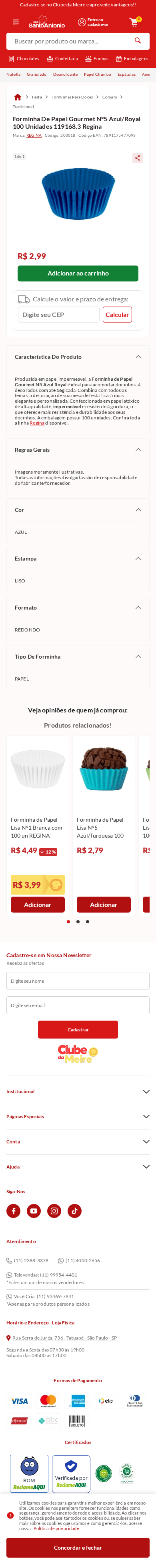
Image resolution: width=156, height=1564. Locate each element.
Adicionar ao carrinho (78, 273)
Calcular (117, 314)
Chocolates (28, 58)
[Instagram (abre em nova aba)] (54, 1216)
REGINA (34, 135)
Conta (13, 1142)
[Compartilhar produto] (137, 158)
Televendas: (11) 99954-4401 (45, 1275)
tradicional (23, 106)
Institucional (20, 1091)
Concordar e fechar (78, 1547)
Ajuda (13, 1167)
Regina (37, 423)
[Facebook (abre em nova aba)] (13, 1216)
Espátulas (126, 74)
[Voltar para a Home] (50, 22)
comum (109, 96)
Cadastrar (78, 1030)
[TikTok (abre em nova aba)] (75, 1216)
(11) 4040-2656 (83, 1261)
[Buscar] (138, 41)
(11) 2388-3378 (31, 1261)
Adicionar (38, 904)
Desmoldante (65, 74)
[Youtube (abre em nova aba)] (34, 1216)
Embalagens (136, 58)
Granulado (36, 74)
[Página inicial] (17, 97)
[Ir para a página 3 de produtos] (87, 922)
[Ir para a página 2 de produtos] (78, 922)
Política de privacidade (56, 1528)
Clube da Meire (69, 5)
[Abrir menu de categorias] (15, 22)
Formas (101, 58)
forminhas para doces (72, 96)
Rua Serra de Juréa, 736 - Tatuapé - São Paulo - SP (64, 1338)
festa (37, 96)
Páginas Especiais (25, 1116)
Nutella (13, 74)
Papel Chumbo (97, 74)
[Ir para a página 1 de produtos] (68, 922)
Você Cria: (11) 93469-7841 (44, 1296)
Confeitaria (66, 58)
